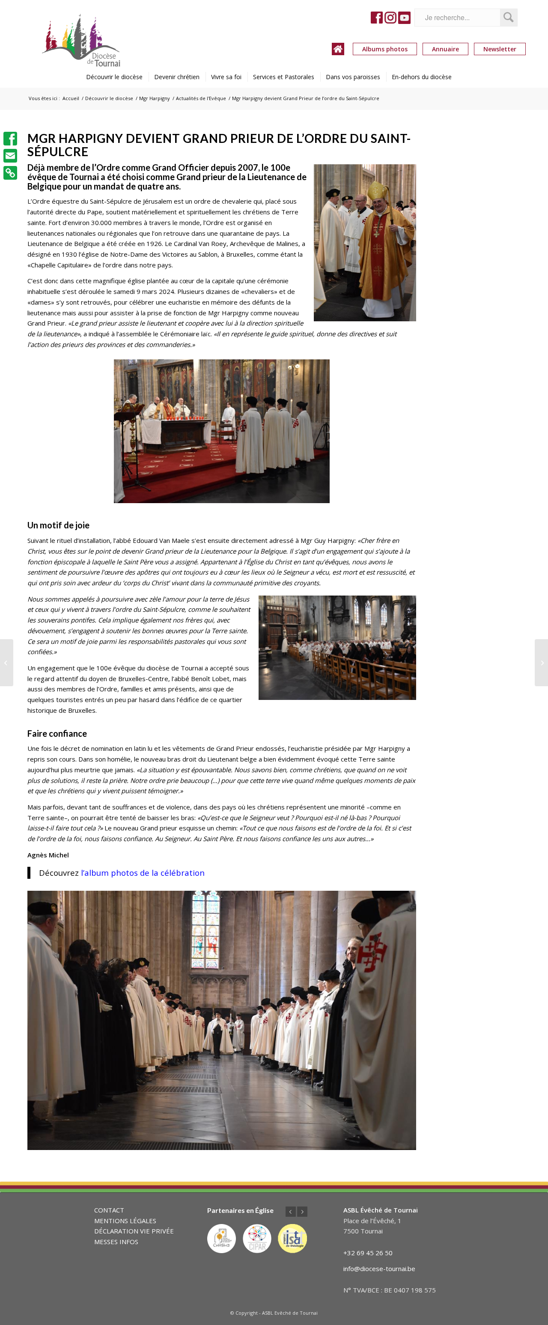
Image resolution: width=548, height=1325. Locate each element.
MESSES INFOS (116, 1241)
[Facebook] (10, 138)
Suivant (302, 1211)
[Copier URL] (10, 172)
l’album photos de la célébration (143, 872)
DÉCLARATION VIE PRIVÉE (134, 1231)
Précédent (291, 1211)
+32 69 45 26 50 (368, 1252)
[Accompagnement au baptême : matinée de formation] (541, 662)
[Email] (10, 155)
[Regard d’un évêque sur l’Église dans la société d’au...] (6, 662)
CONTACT (109, 1210)
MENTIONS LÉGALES (125, 1220)
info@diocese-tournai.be (379, 1268)
